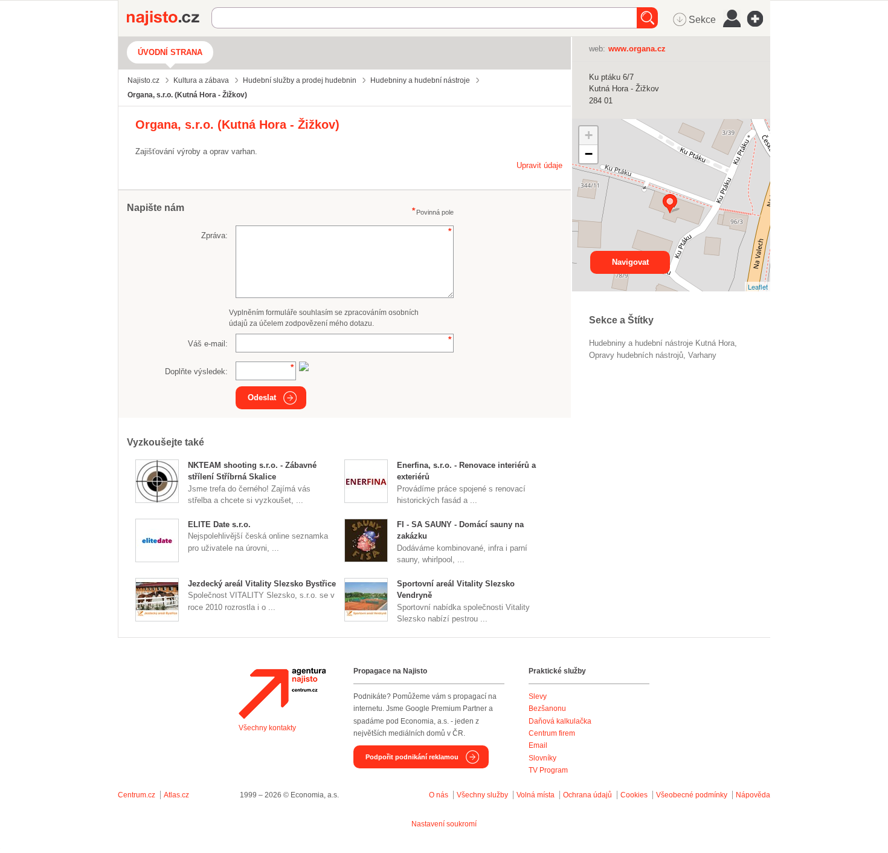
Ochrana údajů (587, 795)
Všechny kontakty (267, 728)
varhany (702, 355)
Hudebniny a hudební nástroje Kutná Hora (662, 343)
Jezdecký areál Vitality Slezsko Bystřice (262, 583)
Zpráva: (214, 235)
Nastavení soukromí (444, 824)
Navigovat (630, 262)
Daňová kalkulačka (560, 721)
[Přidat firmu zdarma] (759, 19)
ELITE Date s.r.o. (219, 524)
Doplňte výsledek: (196, 371)
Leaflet (758, 286)
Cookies (634, 795)
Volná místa (535, 795)
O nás (438, 795)
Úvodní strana (170, 52)
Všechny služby (483, 795)
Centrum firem (552, 733)
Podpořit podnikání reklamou (411, 757)
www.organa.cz (637, 48)
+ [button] (589, 135)
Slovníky (542, 758)
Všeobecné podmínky (691, 795)
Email (538, 745)
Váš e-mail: (208, 343)
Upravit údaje (539, 165)
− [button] (589, 153)
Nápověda (753, 795)
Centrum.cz (136, 795)
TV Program (548, 770)
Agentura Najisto (282, 693)
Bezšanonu (547, 708)
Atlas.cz (176, 795)
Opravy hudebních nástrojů (636, 355)
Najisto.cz (169, 18)
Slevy (538, 696)
